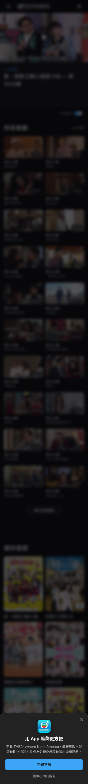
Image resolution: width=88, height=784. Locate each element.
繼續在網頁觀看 (44, 776)
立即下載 (44, 764)
